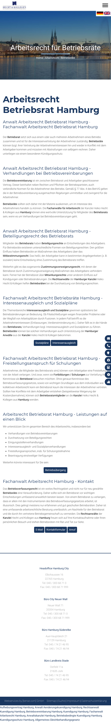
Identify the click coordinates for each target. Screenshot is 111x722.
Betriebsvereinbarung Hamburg (44, 711)
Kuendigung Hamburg (75, 711)
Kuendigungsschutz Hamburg (17, 719)
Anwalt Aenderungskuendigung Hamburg (58, 707)
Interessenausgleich (64, 342)
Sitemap (51, 700)
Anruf (72, 529)
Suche (61, 700)
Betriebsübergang (55, 470)
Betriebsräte (68, 57)
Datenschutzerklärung (94, 700)
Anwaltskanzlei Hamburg (41, 715)
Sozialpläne (42, 342)
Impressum (73, 700)
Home (39, 57)
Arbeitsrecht (52, 57)
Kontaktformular (56, 529)
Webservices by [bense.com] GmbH (24, 700)
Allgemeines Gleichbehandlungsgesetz (57, 719)
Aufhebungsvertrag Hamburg (17, 707)
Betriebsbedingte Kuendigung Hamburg (79, 715)
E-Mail (39, 529)
